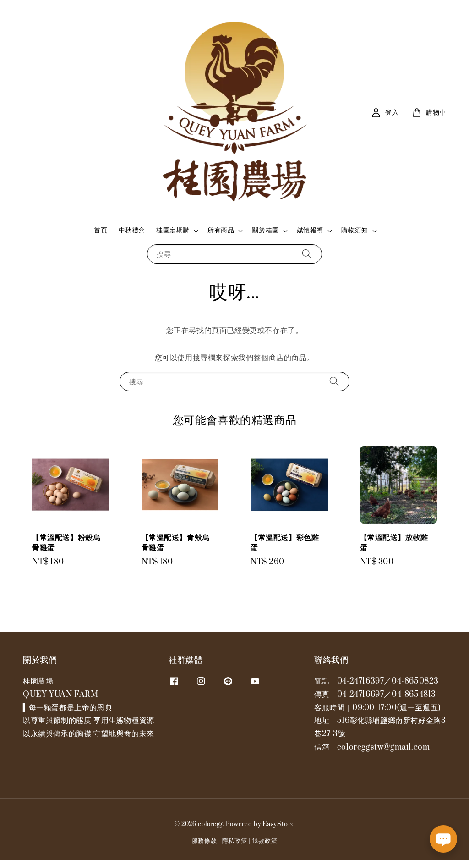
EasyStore (278, 824)
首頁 (100, 230)
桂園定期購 (173, 230)
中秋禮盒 (132, 230)
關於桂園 (265, 230)
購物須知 (354, 230)
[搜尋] (307, 254)
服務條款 (204, 841)
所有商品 (220, 230)
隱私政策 (234, 841)
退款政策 (265, 841)
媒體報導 (310, 230)
